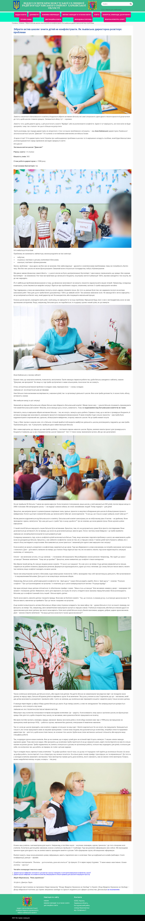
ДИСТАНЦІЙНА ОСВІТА (53, 19)
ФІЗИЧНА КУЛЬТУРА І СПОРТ (115, 19)
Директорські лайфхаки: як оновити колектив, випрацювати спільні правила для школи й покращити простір (52, 874)
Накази (46, 901)
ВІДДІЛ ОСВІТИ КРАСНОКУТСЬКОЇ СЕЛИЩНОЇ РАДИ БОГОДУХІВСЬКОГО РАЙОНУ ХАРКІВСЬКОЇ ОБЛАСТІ (54, 5)
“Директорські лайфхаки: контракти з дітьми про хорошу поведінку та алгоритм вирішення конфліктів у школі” (52, 873)
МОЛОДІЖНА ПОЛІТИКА (83, 19)
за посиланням (113, 890)
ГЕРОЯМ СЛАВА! (26, 19)
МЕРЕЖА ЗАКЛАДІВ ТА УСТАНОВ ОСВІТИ (76, 14)
